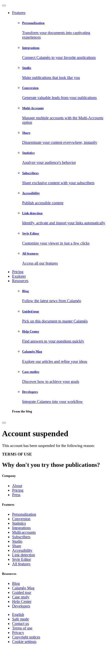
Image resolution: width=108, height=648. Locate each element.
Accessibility (22, 550)
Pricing (17, 272)
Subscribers (21, 537)
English (18, 614)
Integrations (21, 528)
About (17, 486)
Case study (20, 597)
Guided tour (21, 592)
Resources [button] (20, 281)
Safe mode (20, 619)
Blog (16, 583)
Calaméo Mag (23, 588)
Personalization (24, 514)
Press (16, 495)
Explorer (19, 276)
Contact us (20, 623)
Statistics (19, 523)
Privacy (18, 632)
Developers (21, 606)
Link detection (23, 555)
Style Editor (21, 559)
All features (21, 564)
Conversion (21, 519)
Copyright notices (26, 637)
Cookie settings (24, 641)
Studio (17, 541)
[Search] (4, 422)
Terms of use (22, 628)
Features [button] (18, 13)
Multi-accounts (24, 532)
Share (16, 546)
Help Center (21, 601)
